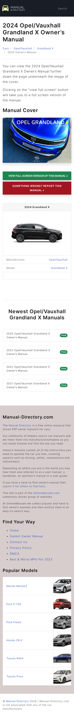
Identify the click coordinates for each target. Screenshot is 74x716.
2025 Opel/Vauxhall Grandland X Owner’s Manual (36, 335)
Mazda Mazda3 (16, 586)
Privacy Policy (21, 548)
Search (62, 8)
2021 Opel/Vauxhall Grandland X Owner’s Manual (36, 385)
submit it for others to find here (24, 486)
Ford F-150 (13, 604)
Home (14, 530)
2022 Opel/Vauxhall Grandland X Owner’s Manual (36, 368)
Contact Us (18, 542)
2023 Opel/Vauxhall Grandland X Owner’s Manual (36, 352)
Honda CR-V (14, 640)
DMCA (14, 553)
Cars (6, 48)
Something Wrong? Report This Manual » (37, 188)
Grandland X (45, 48)
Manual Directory (20, 425)
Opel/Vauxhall (23, 48)
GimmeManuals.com (46, 492)
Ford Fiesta (13, 622)
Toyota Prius (14, 676)
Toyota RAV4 (15, 658)
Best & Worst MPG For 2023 (31, 559)
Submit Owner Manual (26, 536)
